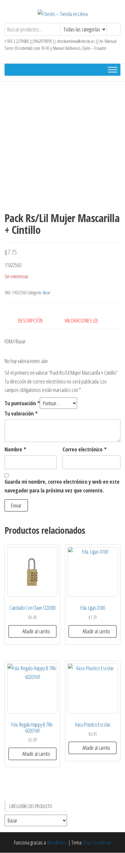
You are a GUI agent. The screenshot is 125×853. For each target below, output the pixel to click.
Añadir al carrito (36, 631)
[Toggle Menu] (112, 69)
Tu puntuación (22, 403)
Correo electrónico (84, 449)
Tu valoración (21, 413)
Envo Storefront (97, 842)
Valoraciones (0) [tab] (81, 320)
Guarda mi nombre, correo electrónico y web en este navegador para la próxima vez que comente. (62, 486)
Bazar (46, 292)
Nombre (15, 449)
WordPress (57, 842)
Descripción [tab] (30, 320)
